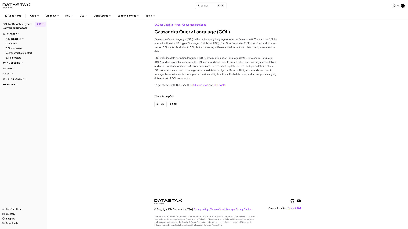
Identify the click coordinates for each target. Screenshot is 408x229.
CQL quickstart (200, 85)
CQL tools (219, 85)
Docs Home (13, 15)
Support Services (129, 15)
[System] (403, 6)
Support (8, 218)
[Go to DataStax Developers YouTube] (299, 201)
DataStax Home (12, 209)
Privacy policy (200, 209)
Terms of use (217, 209)
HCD (69, 15)
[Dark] (399, 6)
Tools (150, 15)
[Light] (394, 6)
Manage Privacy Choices (239, 209)
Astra (34, 15)
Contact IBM (294, 208)
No (173, 104)
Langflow (52, 15)
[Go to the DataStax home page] (168, 201)
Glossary (8, 213)
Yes (160, 104)
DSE (84, 15)
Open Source (103, 15)
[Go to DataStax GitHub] (292, 201)
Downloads (10, 223)
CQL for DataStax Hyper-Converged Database (180, 24)
